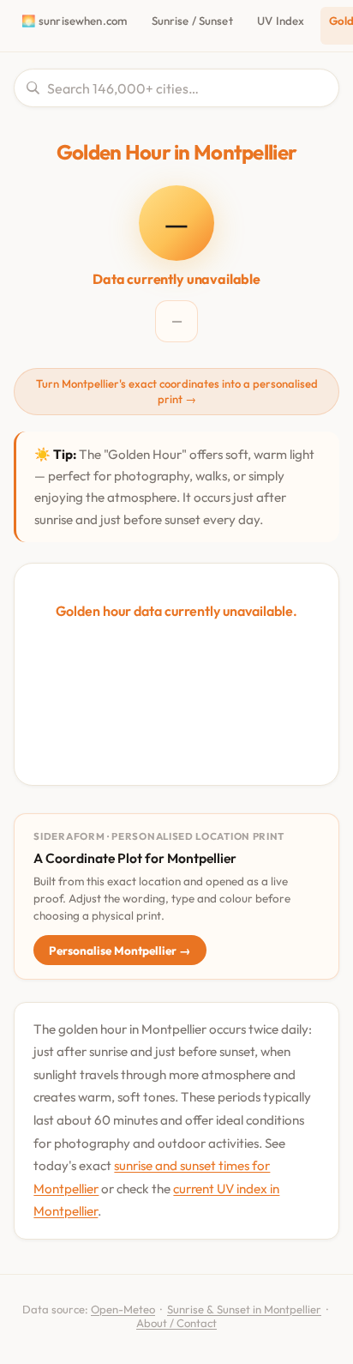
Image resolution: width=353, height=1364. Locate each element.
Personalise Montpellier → (120, 950)
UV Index (280, 20)
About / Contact (176, 1323)
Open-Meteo (123, 1309)
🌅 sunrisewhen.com (74, 20)
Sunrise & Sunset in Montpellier (244, 1309)
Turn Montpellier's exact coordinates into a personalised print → (177, 391)
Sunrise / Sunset (192, 20)
